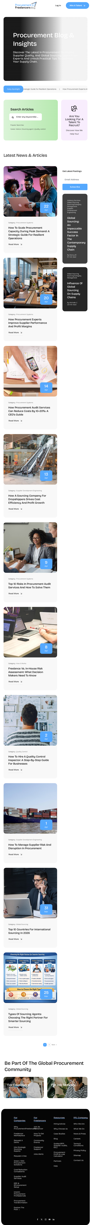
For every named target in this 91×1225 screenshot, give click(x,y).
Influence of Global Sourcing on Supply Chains (74, 290)
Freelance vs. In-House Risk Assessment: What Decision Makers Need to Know (25, 672)
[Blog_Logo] (26, 3)
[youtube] (49, 1219)
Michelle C (73, 303)
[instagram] (45, 1219)
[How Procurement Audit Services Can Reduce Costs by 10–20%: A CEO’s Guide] (30, 347)
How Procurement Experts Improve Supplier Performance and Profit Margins (57, 89)
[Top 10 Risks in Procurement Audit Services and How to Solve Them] (30, 524)
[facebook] (37, 1219)
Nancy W (73, 255)
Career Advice (15, 129)
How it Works (21, 663)
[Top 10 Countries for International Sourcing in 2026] (30, 869)
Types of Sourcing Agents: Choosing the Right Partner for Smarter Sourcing (28, 1017)
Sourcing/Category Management (74, 205)
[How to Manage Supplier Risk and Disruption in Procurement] (30, 785)
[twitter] (41, 1219)
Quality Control (21, 752)
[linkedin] (53, 1219)
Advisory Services (73, 200)
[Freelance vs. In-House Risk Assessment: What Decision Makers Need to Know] (30, 608)
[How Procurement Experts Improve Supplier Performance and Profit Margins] (30, 259)
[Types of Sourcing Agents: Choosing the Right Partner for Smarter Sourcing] (30, 954)
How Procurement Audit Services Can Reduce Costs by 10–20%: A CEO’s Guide (29, 411)
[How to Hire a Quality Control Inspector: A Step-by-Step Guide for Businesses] (30, 696)
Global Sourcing (22, 924)
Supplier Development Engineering (29, 491)
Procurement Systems (24, 223)
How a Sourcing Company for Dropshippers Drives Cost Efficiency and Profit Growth (27, 499)
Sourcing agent (27, 129)
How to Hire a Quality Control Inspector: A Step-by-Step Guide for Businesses (28, 760)
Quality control (40, 129)
